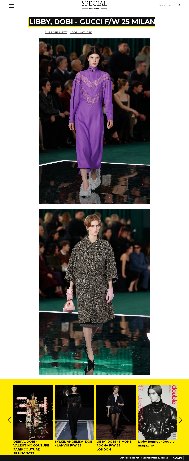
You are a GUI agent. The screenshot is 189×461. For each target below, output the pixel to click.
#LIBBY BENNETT (56, 32)
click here (163, 458)
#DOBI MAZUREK (81, 32)
